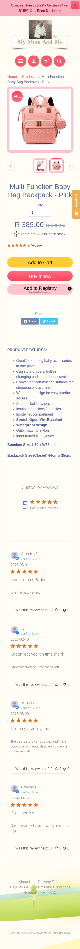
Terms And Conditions (53, 887)
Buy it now (40, 276)
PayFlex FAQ (20, 887)
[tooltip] (70, 289)
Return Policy (34, 892)
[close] (75, 5)
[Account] (33, 61)
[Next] (69, 166)
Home (12, 77)
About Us (26, 882)
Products (29, 77)
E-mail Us (76, 202)
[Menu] (20, 61)
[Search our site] (59, 61)
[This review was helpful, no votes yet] (56, 609)
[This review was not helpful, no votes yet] (64, 609)
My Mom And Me (38, 933)
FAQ (52, 892)
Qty (40, 205)
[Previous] (10, 166)
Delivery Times (49, 882)
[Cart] (46, 61)
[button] (40, 289)
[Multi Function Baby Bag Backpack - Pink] (56, 165)
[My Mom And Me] (40, 36)
